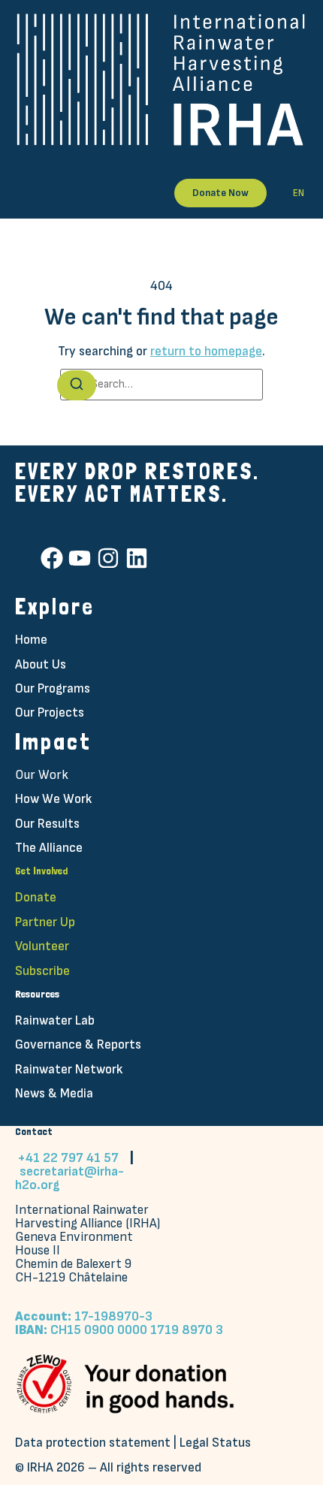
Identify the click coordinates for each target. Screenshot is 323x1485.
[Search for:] (161, 384)
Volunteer (42, 946)
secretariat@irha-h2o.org (69, 1178)
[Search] (76, 385)
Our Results (47, 824)
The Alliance (49, 848)
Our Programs (52, 688)
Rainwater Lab (55, 1020)
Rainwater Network (68, 1069)
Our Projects (49, 712)
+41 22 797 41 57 (68, 1158)
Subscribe (42, 971)
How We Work (53, 799)
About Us (40, 664)
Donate (35, 897)
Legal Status (215, 1442)
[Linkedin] (136, 558)
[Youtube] (79, 558)
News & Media (54, 1093)
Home (31, 639)
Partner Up (45, 922)
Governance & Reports (78, 1044)
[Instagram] (108, 558)
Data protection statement (93, 1442)
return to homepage (206, 351)
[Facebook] (51, 558)
